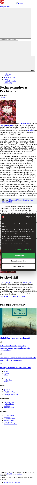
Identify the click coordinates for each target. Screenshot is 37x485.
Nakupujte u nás (5, 6)
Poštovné (7, 406)
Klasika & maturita (10, 81)
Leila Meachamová (6, 282)
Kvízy (6, 79)
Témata (6, 382)
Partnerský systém (9, 418)
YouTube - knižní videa (11, 393)
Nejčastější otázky (9, 404)
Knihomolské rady (9, 77)
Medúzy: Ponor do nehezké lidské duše (15, 368)
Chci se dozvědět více (23, 249)
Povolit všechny (18, 255)
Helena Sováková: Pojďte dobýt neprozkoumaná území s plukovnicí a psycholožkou (15, 348)
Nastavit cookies (9, 422)
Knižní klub (27, 282)
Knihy (6, 371)
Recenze (6, 76)
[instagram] (15, 470)
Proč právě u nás (9, 402)
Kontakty (7, 417)
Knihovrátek (8, 380)
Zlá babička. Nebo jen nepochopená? (15, 338)
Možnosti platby (9, 407)
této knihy (30, 130)
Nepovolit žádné (18, 267)
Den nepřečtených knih (11, 394)
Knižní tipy (7, 74)
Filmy (6, 375)
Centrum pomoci (9, 415)
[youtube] (15, 455)
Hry (5, 378)
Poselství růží (25, 123)
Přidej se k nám (9, 420)
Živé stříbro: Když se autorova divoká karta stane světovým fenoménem (18, 359)
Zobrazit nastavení (17, 261)
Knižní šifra (7, 389)
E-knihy (6, 373)
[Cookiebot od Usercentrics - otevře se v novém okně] (26, 217)
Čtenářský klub (8, 391)
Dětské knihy (8, 83)
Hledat (32, 70)
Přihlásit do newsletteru (14, 474)
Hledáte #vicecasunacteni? (12, 482)
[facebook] (15, 440)
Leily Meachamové (6, 125)
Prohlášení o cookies (10, 424)
